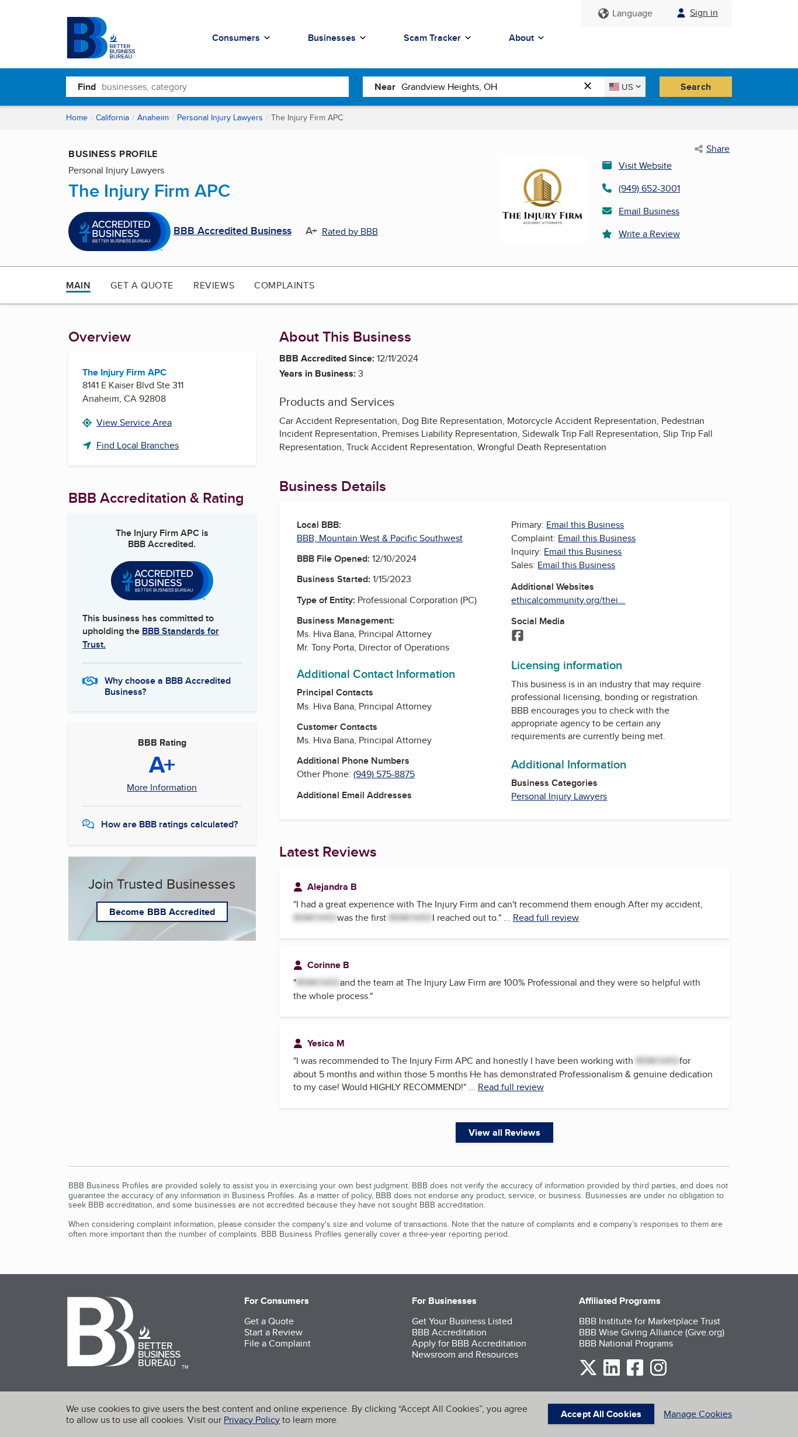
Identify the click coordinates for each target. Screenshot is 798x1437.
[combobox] (225, 86)
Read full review (546, 917)
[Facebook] (517, 636)
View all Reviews (504, 1132)
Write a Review (649, 233)
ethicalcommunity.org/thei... (568, 600)
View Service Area (134, 422)
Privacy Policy (252, 1419)
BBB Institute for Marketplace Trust (649, 1321)
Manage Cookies (698, 1413)
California (112, 117)
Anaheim (153, 117)
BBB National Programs (626, 1343)
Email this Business (585, 524)
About (521, 37)
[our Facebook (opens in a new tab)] (635, 1373)
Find (87, 86)
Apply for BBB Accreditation (469, 1343)
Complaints (284, 285)
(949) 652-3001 (649, 188)
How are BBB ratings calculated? (169, 824)
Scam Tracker (432, 37)
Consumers (236, 37)
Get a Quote (142, 285)
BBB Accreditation (449, 1332)
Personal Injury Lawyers (220, 117)
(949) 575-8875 (384, 774)
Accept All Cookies (601, 1414)
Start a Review (273, 1332)
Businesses (332, 37)
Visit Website (645, 165)
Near (384, 86)
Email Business (649, 211)
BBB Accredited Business (233, 231)
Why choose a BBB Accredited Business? (168, 685)
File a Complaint (277, 1343)
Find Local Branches (137, 445)
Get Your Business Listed (462, 1321)
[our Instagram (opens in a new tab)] (658, 1373)
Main (78, 285)
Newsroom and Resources (465, 1354)
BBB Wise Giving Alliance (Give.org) (651, 1332)
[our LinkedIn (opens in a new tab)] (611, 1373)
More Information (162, 787)
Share (718, 149)
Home (77, 117)
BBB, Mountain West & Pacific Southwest (380, 538)
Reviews (213, 285)
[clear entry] (591, 86)
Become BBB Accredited (162, 911)
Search (696, 86)
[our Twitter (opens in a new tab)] (588, 1373)
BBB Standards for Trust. (150, 637)
